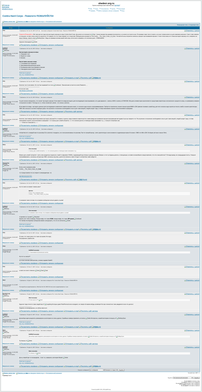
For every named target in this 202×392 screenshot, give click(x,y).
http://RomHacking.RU (25, 176)
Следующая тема (194, 24)
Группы (113, 8)
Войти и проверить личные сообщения (108, 10)
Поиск (96, 8)
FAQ (91, 8)
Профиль (92, 10)
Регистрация (121, 8)
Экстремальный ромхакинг (54, 21)
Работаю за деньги (25, 73)
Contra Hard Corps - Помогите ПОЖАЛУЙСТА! (28, 16)
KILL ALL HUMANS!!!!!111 (26, 75)
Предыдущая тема (182, 24)
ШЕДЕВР (117, 5)
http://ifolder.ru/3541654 (26, 91)
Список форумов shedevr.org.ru (35, 21)
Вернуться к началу (8, 44)
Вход (123, 10)
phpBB (97, 389)
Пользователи (105, 8)
